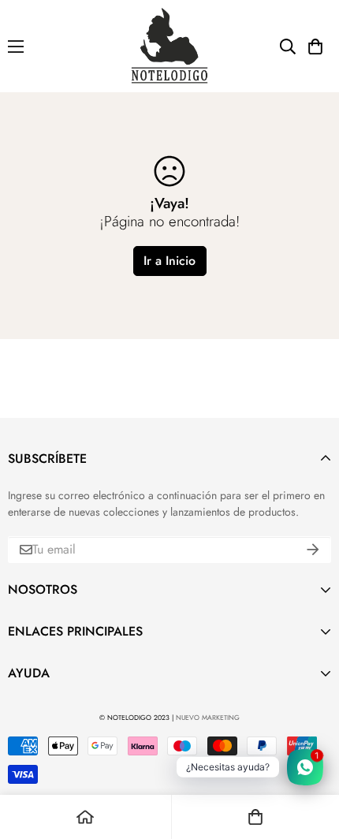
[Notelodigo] (170, 46)
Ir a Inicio (169, 261)
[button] (315, 46)
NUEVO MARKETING (208, 717)
